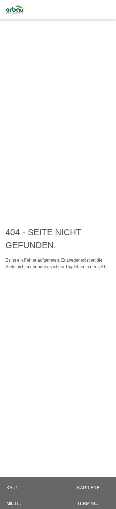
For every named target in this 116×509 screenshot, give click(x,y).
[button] (104, 10)
